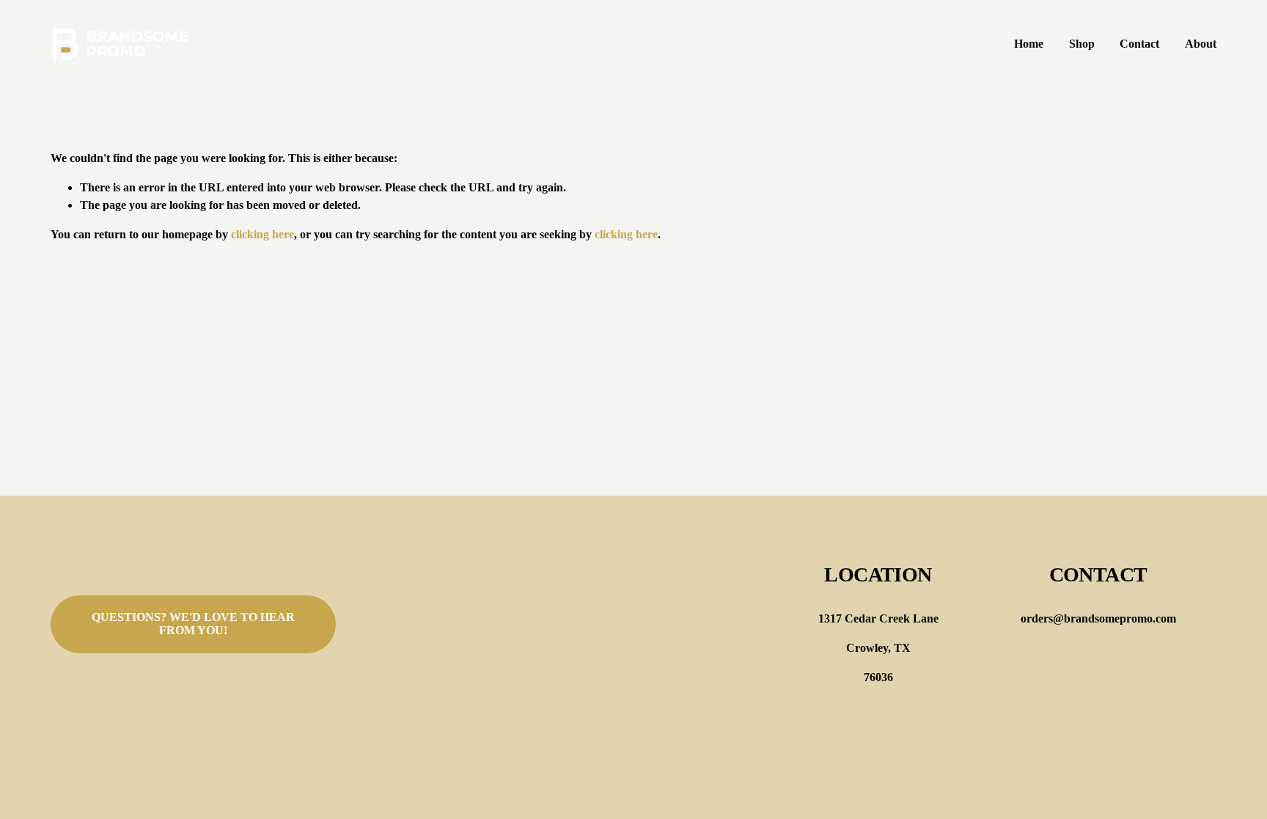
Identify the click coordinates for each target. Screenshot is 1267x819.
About (1200, 43)
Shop (1082, 43)
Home (1028, 43)
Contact (1139, 43)
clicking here (262, 234)
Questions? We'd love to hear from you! (193, 623)
